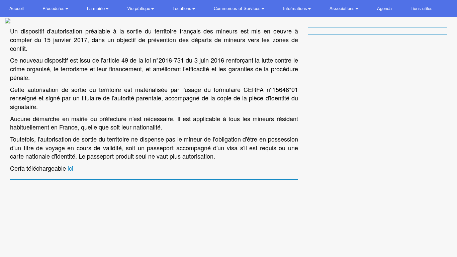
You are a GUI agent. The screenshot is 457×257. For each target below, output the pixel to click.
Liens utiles (421, 8)
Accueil (16, 8)
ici (70, 168)
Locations (183, 8)
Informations (295, 8)
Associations (343, 8)
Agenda (384, 8)
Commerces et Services (238, 8)
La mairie (96, 8)
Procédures (54, 8)
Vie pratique (139, 8)
